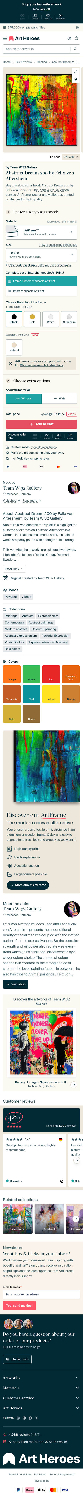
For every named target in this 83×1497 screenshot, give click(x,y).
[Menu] (5, 38)
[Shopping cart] (76, 38)
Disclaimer (40, 1474)
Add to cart (44, 424)
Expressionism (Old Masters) (48, 642)
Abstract (27, 616)
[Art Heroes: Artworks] (78, 1378)
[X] (36, 1418)
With (62, 398)
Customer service (18, 1398)
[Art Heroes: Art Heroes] (78, 1408)
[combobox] (36, 49)
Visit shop (10, 501)
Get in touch (20, 1359)
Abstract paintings (41, 622)
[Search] (75, 49)
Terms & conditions (20, 1474)
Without (26, 398)
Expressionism (48, 616)
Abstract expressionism (21, 635)
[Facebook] (30, 1418)
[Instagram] (18, 1418)
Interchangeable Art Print (28, 291)
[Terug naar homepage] (24, 38)
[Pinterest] (24, 1418)
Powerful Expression (55, 635)
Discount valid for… (42, 436)
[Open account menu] (69, 38)
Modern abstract (16, 629)
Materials (11, 1388)
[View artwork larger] (75, 72)
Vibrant (26, 596)
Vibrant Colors (14, 642)
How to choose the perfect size (58, 245)
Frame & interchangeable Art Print (34, 281)
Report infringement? (62, 1474)
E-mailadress (12, 1286)
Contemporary (14, 622)
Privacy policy (41, 1480)
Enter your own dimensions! (40, 265)
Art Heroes (12, 1408)
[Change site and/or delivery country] (77, 27)
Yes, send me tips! (19, 1305)
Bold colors (12, 649)
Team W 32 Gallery (23, 167)
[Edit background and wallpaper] (75, 79)
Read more (30, 501)
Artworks (11, 1378)
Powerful (11, 596)
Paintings (11, 616)
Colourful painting (44, 629)
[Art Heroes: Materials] (78, 1388)
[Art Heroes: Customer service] (78, 1398)
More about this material (62, 221)
